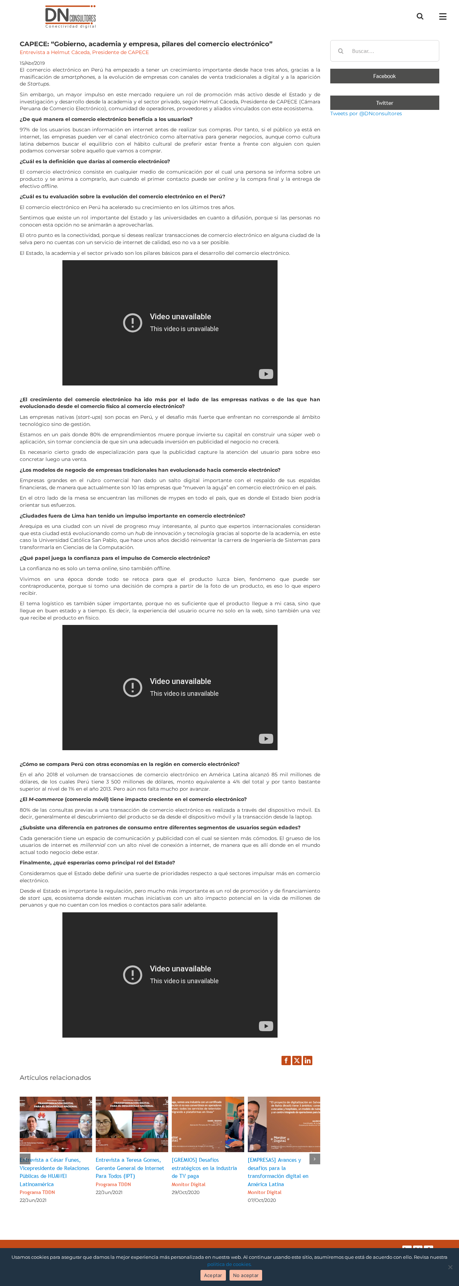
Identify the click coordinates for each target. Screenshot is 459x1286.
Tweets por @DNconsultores (366, 113)
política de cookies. (229, 1264)
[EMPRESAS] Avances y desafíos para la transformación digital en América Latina (278, 1175)
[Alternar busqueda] (420, 16)
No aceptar (246, 1275)
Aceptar (213, 1275)
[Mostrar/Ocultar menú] (444, 16)
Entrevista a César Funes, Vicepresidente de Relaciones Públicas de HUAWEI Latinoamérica (54, 1175)
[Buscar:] (384, 50)
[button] (25, 1159)
